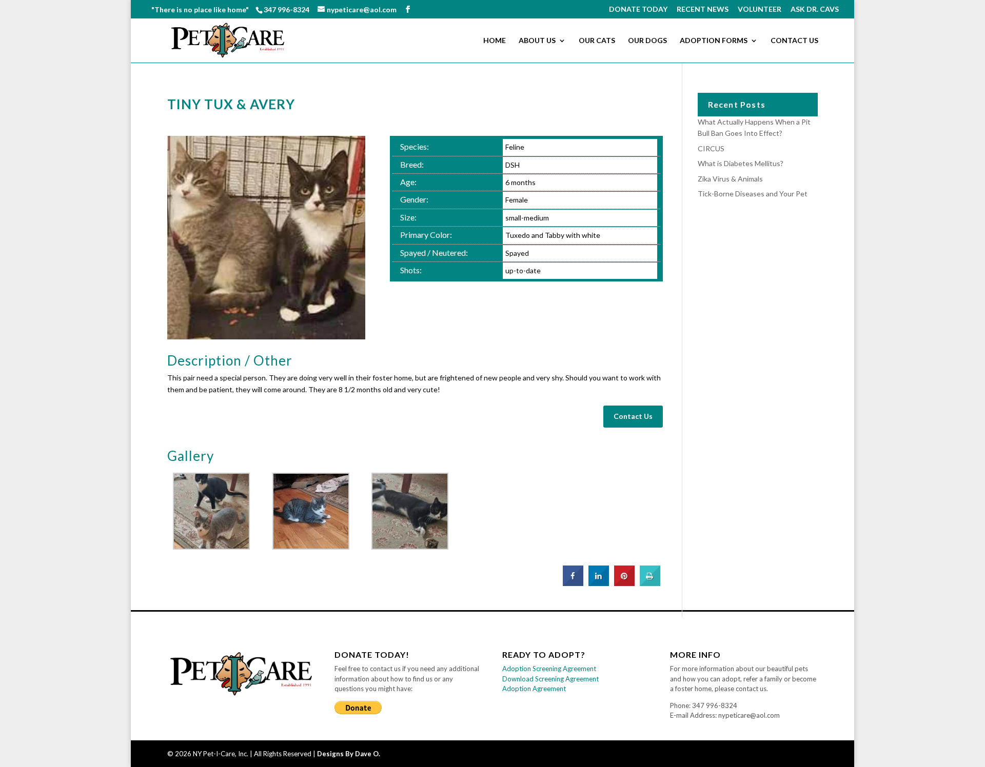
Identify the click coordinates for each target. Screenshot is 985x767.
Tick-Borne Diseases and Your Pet (752, 193)
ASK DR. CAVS (815, 9)
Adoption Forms (713, 41)
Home (494, 41)
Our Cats (597, 41)
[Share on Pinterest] (624, 583)
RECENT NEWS (702, 9)
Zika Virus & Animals (730, 178)
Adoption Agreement (534, 688)
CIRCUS (711, 148)
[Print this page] (650, 583)
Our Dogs (647, 41)
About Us (537, 41)
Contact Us (794, 41)
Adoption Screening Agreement (549, 668)
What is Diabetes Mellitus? (740, 163)
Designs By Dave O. (348, 754)
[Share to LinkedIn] (598, 583)
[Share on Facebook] (573, 583)
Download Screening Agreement (550, 679)
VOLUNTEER (759, 9)
